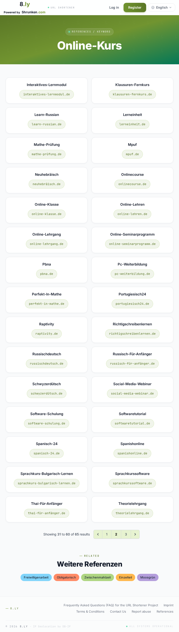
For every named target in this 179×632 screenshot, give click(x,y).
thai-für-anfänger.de (46, 513)
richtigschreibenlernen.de (132, 334)
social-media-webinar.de (132, 393)
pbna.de (46, 274)
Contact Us (118, 611)
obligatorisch (66, 577)
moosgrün (147, 577)
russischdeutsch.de (46, 364)
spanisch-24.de (47, 453)
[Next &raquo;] (135, 534)
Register (134, 7)
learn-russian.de (47, 124)
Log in (114, 7)
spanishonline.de (132, 453)
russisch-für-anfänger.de (132, 364)
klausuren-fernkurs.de (132, 94)
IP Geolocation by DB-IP (52, 626)
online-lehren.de (132, 214)
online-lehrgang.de (46, 244)
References (165, 611)
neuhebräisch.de (47, 184)
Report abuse (141, 611)
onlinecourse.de (132, 184)
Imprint (168, 605)
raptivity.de (46, 334)
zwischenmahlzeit (97, 577)
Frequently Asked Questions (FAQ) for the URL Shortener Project (111, 605)
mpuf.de (132, 154)
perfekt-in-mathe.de (46, 304)
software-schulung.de (46, 423)
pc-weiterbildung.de (132, 274)
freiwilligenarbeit (36, 577)
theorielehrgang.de (132, 513)
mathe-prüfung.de (47, 154)
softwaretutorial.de (132, 423)
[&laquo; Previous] (97, 534)
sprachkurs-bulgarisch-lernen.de (47, 483)
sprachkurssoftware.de (132, 483)
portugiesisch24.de (132, 304)
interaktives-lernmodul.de (46, 94)
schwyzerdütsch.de (46, 393)
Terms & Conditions (90, 611)
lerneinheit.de (132, 124)
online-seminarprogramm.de (132, 244)
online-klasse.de (47, 214)
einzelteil (125, 577)
